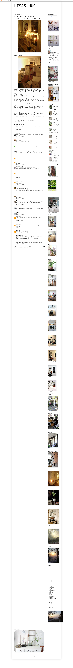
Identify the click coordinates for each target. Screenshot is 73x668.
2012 (49, 581)
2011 (49, 582)
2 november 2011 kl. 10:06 (20, 184)
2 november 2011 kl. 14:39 (20, 210)
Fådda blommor (51, 597)
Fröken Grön (18, 216)
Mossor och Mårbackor (52, 590)
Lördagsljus (50, 593)
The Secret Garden (18, 200)
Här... (53, 140)
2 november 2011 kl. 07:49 (20, 147)
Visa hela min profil (51, 62)
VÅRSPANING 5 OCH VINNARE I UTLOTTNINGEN (55, 129)
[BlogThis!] (31, 120)
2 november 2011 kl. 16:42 (20, 214)
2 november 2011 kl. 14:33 (20, 204)
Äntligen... (54, 111)
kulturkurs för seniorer (19, 181)
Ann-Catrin (17, 172)
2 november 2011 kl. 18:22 (20, 228)
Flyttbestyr (18, 121)
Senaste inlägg (16, 246)
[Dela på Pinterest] (33, 120)
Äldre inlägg (43, 246)
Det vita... (50, 601)
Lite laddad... (51, 588)
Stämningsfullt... (51, 603)
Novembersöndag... (51, 592)
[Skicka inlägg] (28, 120)
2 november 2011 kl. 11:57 (20, 198)
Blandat (50, 589)
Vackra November (51, 600)
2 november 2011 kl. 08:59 (20, 164)
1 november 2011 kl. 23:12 (20, 131)
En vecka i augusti (55, 105)
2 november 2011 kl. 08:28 (20, 154)
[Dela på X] (32, 120)
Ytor (49, 595)
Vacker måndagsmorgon (52, 596)
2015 (49, 578)
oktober (50, 607)
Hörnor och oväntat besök (52, 598)
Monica (17, 186)
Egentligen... (51, 602)
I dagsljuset (51, 591)
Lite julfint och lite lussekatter (52, 586)
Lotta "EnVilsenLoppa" (19, 166)
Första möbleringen (52, 604)
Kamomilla (17, 230)
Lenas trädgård (18, 224)
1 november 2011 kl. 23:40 (20, 136)
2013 (49, 580)
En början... (51, 594)
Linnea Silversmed (18, 235)
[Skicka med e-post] (30, 120)
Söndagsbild (54, 122)
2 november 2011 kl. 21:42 (20, 243)
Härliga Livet (18, 145)
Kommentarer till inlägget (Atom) (23, 247)
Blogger (40, 656)
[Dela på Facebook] (32, 120)
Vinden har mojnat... (52, 587)
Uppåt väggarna (55, 157)
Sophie (17, 133)
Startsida (30, 246)
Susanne (17, 212)
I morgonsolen (51, 599)
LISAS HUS (25, 5)
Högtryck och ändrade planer (56, 152)
